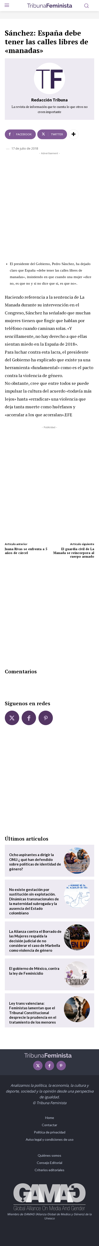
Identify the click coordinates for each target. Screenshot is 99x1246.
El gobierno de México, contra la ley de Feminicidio (34, 970)
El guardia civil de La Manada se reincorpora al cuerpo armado (73, 553)
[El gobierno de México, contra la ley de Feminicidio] (77, 974)
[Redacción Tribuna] (49, 78)
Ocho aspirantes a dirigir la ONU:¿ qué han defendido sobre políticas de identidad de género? (35, 861)
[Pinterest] (45, 718)
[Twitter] (12, 718)
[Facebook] (29, 718)
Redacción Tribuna (49, 100)
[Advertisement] (49, 206)
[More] (73, 134)
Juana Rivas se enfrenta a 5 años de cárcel (26, 551)
